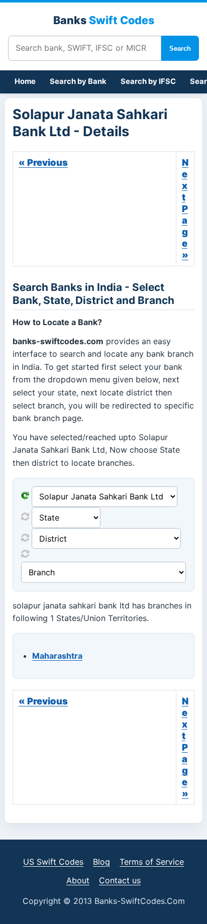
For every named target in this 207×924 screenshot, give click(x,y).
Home (25, 81)
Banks (103, 20)
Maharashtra (57, 656)
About (77, 880)
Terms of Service (152, 862)
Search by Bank (78, 81)
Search (180, 48)
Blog (101, 862)
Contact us (120, 880)
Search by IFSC (148, 81)
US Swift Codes (53, 862)
